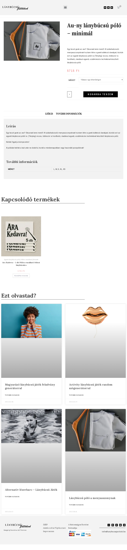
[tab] (49, 113)
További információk (69, 113)
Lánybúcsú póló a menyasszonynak (92, 498)
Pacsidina (13, 530)
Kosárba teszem (100, 94)
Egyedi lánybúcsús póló (12, 259)
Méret (71, 80)
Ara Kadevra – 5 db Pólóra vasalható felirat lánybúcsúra (21, 263)
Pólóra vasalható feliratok (29, 259)
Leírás (49, 113)
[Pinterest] (108, 7)
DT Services (23, 530)
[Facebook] (105, 7)
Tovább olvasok (12, 395)
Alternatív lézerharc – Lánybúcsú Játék (31, 489)
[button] (65, 7)
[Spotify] (112, 7)
